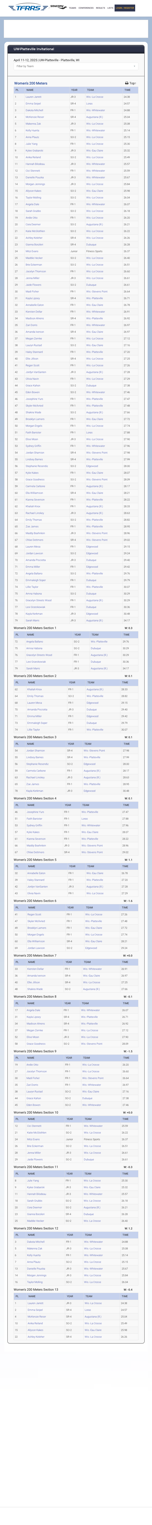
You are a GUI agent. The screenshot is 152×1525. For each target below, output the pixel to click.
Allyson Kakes (33, 190)
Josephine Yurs (34, 398)
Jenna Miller (32, 278)
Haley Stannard (34, 351)
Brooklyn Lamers (35, 419)
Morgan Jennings (35, 184)
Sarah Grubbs (33, 210)
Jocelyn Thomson (36, 271)
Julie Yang (31, 143)
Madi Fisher (32, 291)
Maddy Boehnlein (35, 533)
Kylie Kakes (32, 472)
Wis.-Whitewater (95, 110)
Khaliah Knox (33, 506)
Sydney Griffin (33, 445)
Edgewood (92, 466)
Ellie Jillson (32, 358)
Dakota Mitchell (34, 110)
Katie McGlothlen (35, 231)
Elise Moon (32, 439)
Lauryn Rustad (34, 345)
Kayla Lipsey (33, 298)
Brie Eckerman (34, 264)
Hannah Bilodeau (35, 163)
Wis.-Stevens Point (96, 291)
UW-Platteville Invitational (34, 49)
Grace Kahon (33, 385)
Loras (89, 103)
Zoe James (32, 526)
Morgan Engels (34, 425)
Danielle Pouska (35, 177)
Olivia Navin (32, 378)
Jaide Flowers (33, 284)
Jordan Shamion (35, 452)
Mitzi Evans (32, 251)
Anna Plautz (32, 137)
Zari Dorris (31, 325)
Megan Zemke (34, 338)
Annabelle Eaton (35, 304)
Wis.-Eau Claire (94, 150)
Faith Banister (33, 432)
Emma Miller (33, 566)
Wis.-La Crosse (94, 96)
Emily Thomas (34, 519)
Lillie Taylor (32, 586)
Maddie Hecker (34, 257)
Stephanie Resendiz (37, 466)
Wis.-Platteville (94, 298)
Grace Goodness (35, 479)
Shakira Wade (33, 412)
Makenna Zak (33, 123)
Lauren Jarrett (33, 96)
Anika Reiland (33, 157)
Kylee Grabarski (34, 150)
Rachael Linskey (35, 513)
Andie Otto (31, 217)
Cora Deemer (33, 224)
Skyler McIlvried (34, 405)
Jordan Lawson (34, 553)
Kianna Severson (35, 499)
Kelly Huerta (32, 130)
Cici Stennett (33, 170)
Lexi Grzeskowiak (35, 607)
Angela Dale (32, 204)
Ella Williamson (34, 492)
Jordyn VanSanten (36, 372)
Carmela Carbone (35, 486)
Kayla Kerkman (34, 613)
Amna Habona (34, 593)
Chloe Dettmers (34, 539)
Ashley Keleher (34, 237)
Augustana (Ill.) (94, 117)
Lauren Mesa (33, 546)
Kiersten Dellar (34, 311)
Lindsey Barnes (34, 459)
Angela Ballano (34, 573)
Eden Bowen (33, 392)
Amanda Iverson (35, 331)
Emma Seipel (33, 103)
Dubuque (91, 244)
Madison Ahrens (35, 318)
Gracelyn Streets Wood (38, 600)
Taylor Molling (33, 197)
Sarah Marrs (32, 620)
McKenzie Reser (35, 117)
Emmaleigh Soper (36, 580)
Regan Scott (32, 365)
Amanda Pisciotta (36, 560)
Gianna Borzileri (34, 244)
